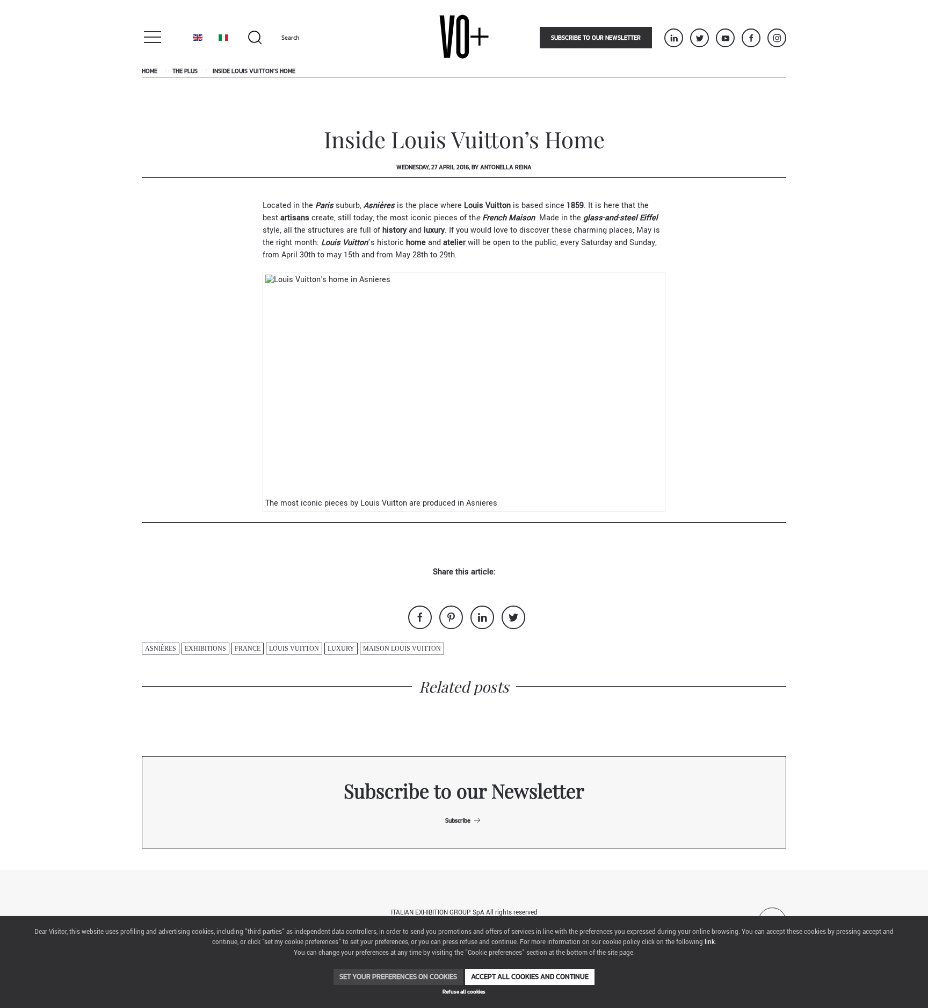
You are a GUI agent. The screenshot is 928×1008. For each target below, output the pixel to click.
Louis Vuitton (487, 205)
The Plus (185, 71)
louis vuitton (294, 648)
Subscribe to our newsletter (596, 37)
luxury (341, 648)
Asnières (160, 648)
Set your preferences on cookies (398, 976)
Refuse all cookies (464, 992)
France (247, 648)
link (710, 942)
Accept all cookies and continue (530, 976)
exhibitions (205, 648)
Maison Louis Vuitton (402, 648)
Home (149, 71)
